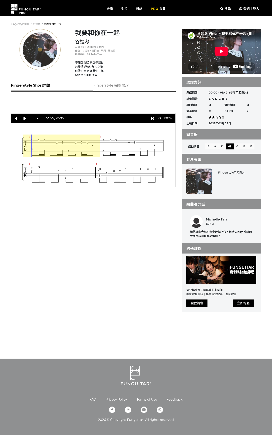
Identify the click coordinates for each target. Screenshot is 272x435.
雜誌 (139, 9)
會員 (158, 9)
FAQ (92, 399)
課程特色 (197, 303)
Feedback (175, 399)
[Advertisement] (93, 104)
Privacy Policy (116, 399)
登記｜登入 (250, 9)
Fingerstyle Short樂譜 (30, 85)
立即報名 (243, 303)
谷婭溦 (36, 23)
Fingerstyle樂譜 (20, 23)
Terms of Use (147, 399)
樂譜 (110, 9)
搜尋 (227, 9)
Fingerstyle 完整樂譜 (111, 85)
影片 (124, 9)
